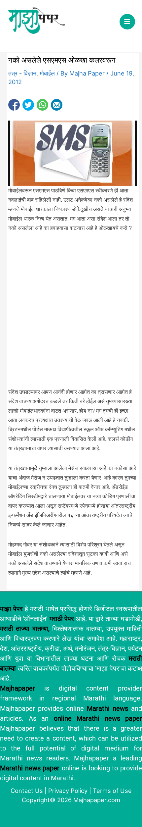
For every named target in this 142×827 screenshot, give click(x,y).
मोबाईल (47, 73)
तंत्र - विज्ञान (22, 73)
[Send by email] (56, 105)
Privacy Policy (68, 790)
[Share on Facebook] (14, 105)
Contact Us (27, 790)
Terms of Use (112, 790)
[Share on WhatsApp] (42, 105)
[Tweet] (28, 105)
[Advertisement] (71, 313)
